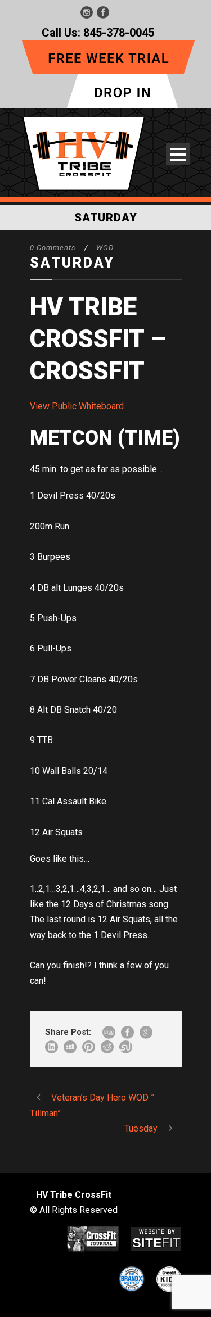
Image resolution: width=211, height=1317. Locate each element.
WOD (105, 247)
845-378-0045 (118, 32)
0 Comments (53, 247)
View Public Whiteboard (77, 406)
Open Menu (178, 154)
